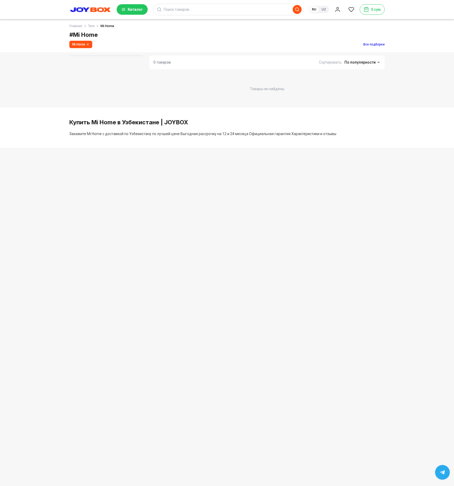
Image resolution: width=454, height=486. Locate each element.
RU (314, 9)
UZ (324, 9)
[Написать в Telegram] (442, 472)
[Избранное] (351, 9)
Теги (91, 26)
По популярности (360, 62)
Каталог (135, 9)
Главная (75, 26)
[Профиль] (337, 9)
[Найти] (297, 9)
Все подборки (374, 44)
